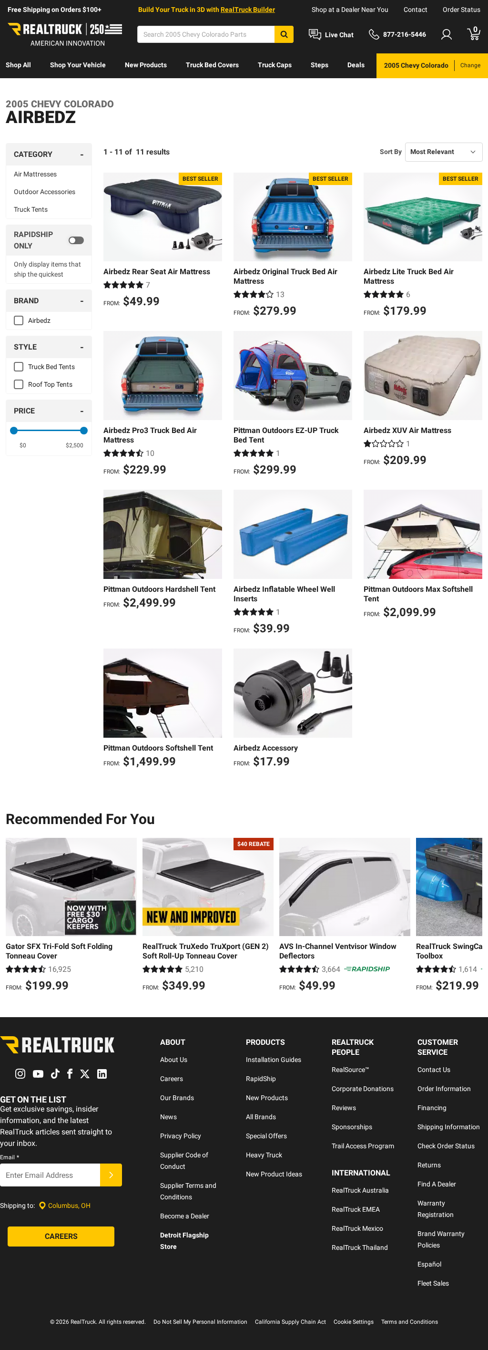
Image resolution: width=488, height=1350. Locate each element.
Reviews (344, 1108)
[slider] (14, 430)
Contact (415, 9)
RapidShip (261, 1078)
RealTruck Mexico (357, 1228)
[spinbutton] (23, 445)
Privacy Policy (180, 1136)
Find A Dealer (436, 1184)
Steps (319, 65)
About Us (173, 1059)
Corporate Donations (363, 1088)
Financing (432, 1108)
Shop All (18, 65)
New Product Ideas (274, 1174)
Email (9, 1157)
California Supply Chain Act (290, 1322)
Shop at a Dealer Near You (350, 9)
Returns (429, 1165)
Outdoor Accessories (44, 192)
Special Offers (266, 1136)
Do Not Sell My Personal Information (200, 1322)
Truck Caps (275, 65)
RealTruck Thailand (360, 1247)
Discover (19, 89)
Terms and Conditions (409, 1322)
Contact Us (433, 1069)
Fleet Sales (433, 1283)
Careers (171, 1078)
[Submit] (111, 1175)
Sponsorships (352, 1127)
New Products (146, 65)
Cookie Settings (354, 1322)
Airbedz (39, 320)
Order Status (461, 9)
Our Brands (177, 1098)
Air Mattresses (35, 174)
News (168, 1117)
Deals (356, 65)
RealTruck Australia (360, 1190)
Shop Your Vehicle (78, 65)
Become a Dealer (184, 1216)
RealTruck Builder (248, 9)
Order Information (444, 1088)
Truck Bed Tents (51, 367)
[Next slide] (472, 916)
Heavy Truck (264, 1155)
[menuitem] (18, 65)
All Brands (261, 1117)
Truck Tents (31, 209)
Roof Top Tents (50, 384)
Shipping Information (448, 1127)
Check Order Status (446, 1146)
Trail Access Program (363, 1146)
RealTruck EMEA (356, 1209)
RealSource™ (350, 1069)
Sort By (391, 151)
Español (429, 1264)
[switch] (49, 240)
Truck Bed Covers (212, 65)
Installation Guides (273, 1059)
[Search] (284, 34)
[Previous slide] (15, 916)
